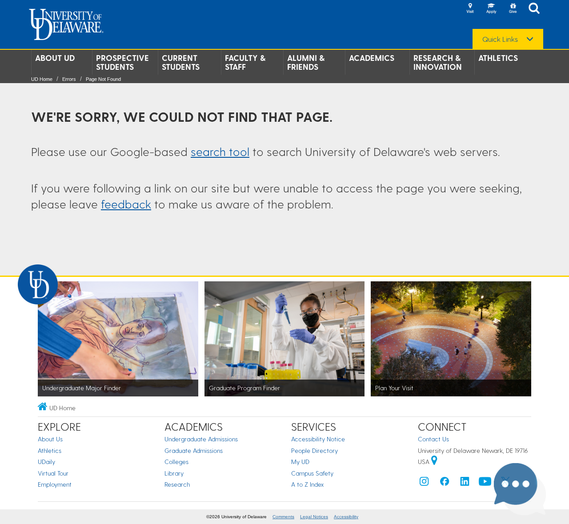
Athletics (498, 57)
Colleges (176, 461)
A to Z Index (307, 484)
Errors (69, 79)
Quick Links (500, 39)
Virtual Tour (53, 473)
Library (174, 473)
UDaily (46, 461)
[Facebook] (444, 483)
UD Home (41, 79)
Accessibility (346, 516)
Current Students (181, 62)
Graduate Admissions (193, 450)
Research (177, 484)
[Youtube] (485, 483)
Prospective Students (122, 62)
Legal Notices (314, 516)
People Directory (314, 450)
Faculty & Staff (245, 62)
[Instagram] (424, 483)
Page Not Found (103, 79)
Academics (371, 57)
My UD (300, 461)
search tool (220, 151)
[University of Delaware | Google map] (434, 461)
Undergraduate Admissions (201, 439)
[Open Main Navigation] (537, 9)
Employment (55, 484)
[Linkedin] (465, 483)
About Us (50, 439)
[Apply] (491, 9)
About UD (55, 57)
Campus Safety (312, 473)
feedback (126, 204)
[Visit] (470, 9)
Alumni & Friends (306, 62)
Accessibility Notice (318, 439)
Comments (283, 516)
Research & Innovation (437, 62)
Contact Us (433, 439)
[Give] (512, 9)
